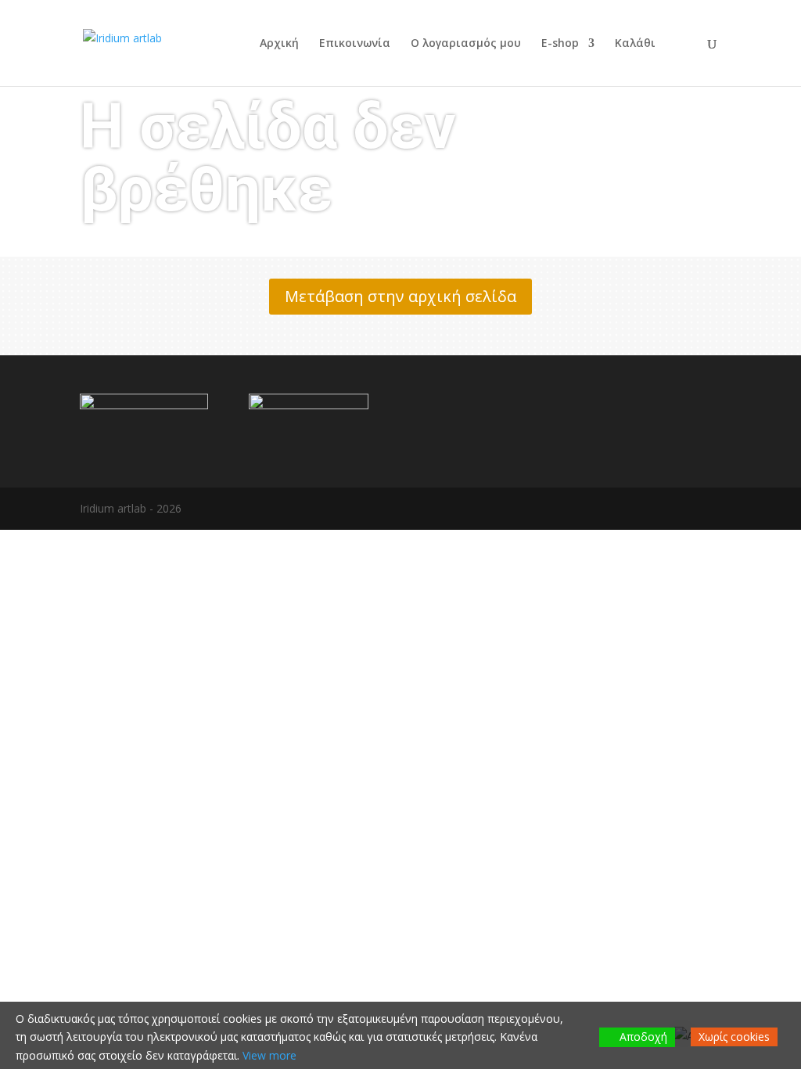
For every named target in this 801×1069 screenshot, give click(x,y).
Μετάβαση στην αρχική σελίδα (400, 296)
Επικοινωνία (354, 44)
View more (269, 1055)
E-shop (560, 44)
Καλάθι (635, 44)
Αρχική (279, 44)
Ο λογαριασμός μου (466, 44)
